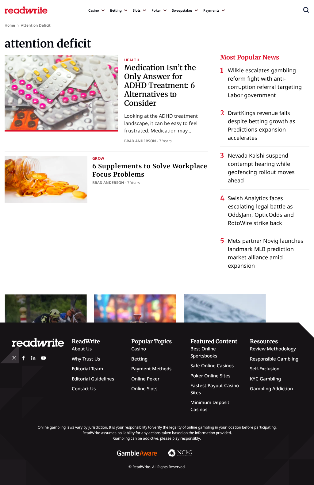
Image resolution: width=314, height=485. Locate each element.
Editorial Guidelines (93, 379)
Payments (211, 10)
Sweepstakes (182, 10)
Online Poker (145, 379)
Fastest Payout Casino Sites (214, 388)
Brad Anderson (140, 141)
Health (131, 60)
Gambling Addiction (271, 388)
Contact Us (84, 388)
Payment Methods (151, 368)
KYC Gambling (265, 379)
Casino (93, 10)
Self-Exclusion (264, 368)
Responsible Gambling (274, 359)
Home (10, 25)
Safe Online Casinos (212, 365)
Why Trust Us (86, 359)
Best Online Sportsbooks (203, 352)
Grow (98, 158)
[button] (306, 9)
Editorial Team (87, 368)
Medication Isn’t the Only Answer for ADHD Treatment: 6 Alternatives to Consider (160, 85)
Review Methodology (273, 349)
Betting (116, 10)
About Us (82, 349)
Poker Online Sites (210, 375)
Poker (156, 10)
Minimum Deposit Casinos (209, 405)
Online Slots (144, 388)
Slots (136, 10)
